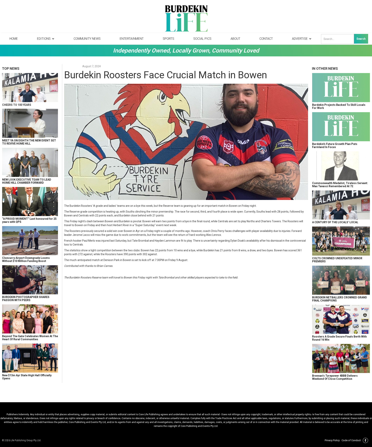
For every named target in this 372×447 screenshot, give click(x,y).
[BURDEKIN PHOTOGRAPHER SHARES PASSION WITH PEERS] (30, 279)
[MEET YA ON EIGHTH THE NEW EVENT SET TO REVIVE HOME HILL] (30, 123)
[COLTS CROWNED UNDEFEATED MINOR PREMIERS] (341, 241)
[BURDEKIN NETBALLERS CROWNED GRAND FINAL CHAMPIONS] (341, 280)
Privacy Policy (332, 440)
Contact (266, 38)
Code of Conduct (351, 440)
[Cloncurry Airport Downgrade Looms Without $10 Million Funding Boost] (30, 240)
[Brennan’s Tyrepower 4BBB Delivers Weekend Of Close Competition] (341, 358)
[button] (45, 39)
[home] (186, 19)
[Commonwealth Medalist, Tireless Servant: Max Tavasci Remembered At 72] (341, 165)
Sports (168, 38)
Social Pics (202, 38)
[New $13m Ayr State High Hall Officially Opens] (30, 358)
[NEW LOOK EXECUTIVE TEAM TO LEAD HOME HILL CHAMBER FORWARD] (30, 162)
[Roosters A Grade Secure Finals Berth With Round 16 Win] (341, 319)
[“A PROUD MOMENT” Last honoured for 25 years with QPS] (30, 201)
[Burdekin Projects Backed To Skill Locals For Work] (341, 87)
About (235, 38)
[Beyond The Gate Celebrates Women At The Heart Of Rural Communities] (30, 318)
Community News (87, 38)
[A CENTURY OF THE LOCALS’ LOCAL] (341, 205)
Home (13, 38)
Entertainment (132, 38)
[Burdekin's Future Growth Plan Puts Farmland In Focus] (341, 126)
